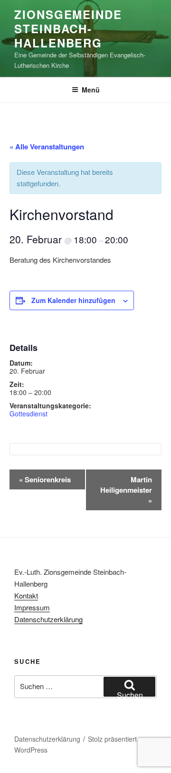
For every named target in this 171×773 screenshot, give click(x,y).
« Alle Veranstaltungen (47, 146)
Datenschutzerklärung (48, 619)
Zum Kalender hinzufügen (73, 300)
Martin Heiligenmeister (126, 490)
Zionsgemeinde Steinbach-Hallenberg (68, 28)
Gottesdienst (29, 413)
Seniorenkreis (45, 479)
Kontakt (26, 595)
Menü (91, 89)
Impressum (32, 607)
